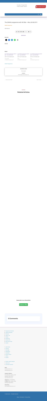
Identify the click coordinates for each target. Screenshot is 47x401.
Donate (7, 342)
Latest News (8, 346)
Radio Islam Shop (9, 341)
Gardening (8, 338)
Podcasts (7, 333)
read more (9, 125)
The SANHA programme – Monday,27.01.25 (17, 190)
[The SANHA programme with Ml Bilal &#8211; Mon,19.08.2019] (23, 56)
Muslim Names (8, 354)
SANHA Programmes (8, 25)
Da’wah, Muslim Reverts (10, 361)
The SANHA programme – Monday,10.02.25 (17, 123)
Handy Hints (8, 339)
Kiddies (7, 336)
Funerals (7, 348)
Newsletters (8, 351)
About (18, 397)
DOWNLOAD (23, 35)
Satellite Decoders (9, 332)
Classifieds (8, 352)
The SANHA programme (13, 258)
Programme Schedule (10, 330)
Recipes (7, 357)
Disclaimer (22, 397)
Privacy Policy (27, 397)
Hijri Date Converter (9, 364)
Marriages (7, 349)
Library (7, 355)
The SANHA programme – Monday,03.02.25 (17, 156)
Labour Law (8, 335)
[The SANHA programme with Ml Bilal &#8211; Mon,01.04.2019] (36, 56)
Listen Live (8, 363)
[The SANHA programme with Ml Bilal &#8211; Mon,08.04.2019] (11, 56)
